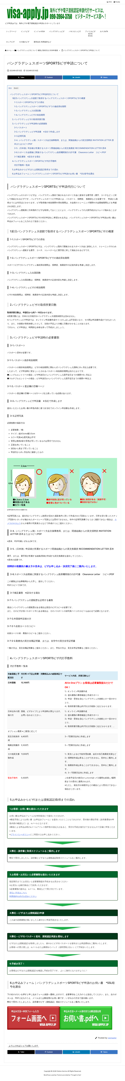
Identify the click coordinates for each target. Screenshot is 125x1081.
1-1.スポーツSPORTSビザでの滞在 (29, 102)
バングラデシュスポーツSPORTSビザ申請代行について (34, 94)
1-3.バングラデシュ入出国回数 (27, 110)
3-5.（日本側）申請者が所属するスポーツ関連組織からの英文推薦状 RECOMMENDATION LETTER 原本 (60, 148)
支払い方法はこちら (18, 892)
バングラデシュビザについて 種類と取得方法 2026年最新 (37, 50)
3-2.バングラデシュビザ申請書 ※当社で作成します (37, 131)
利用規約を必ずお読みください (23, 896)
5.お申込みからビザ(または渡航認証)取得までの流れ (35, 169)
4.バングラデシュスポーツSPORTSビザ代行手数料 (34, 161)
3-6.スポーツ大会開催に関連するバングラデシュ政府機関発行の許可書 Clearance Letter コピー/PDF (60, 152)
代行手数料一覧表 (22, 165)
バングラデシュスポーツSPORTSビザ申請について (81, 50)
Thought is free (76, 1075)
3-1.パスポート (20, 127)
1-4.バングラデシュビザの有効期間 (29, 115)
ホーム (9, 50)
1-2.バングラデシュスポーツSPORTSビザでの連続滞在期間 (40, 106)
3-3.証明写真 (20, 136)
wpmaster (112, 1038)
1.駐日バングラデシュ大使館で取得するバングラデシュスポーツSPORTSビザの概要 (48, 98)
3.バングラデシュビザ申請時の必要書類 (29, 123)
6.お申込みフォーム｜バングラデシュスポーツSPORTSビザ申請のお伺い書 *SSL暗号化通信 (53, 173)
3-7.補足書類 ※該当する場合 (27, 156)
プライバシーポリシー (20, 834)
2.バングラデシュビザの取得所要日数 (28, 119)
